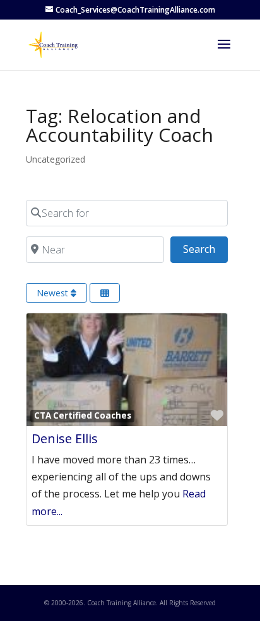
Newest (54, 293)
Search (205, 248)
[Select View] (105, 293)
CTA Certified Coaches (82, 415)
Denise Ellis (65, 438)
